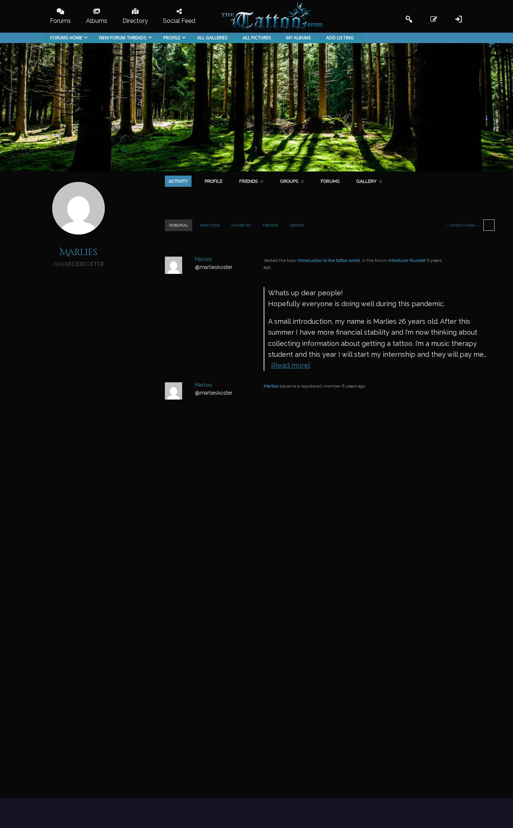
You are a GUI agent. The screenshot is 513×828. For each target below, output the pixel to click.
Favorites (241, 225)
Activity (178, 181)
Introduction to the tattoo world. (329, 260)
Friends (251, 181)
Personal (178, 225)
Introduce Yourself (406, 260)
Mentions (210, 225)
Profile (213, 181)
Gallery (369, 181)
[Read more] (290, 365)
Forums (330, 181)
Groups (292, 181)
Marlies (271, 386)
